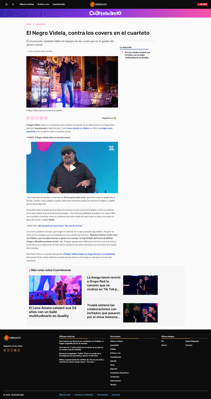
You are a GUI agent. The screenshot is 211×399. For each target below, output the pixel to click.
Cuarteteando (59, 4)
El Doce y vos (43, 4)
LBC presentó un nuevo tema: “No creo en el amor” (60, 226)
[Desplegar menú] (5, 4)
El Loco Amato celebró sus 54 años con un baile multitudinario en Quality (137, 55)
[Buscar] (13, 4)
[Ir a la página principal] (98, 4)
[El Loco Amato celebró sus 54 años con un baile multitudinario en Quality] (55, 290)
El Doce (29, 24)
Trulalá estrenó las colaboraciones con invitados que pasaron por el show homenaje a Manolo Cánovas (104, 313)
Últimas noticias (27, 4)
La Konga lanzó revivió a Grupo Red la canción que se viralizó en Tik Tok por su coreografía (104, 285)
